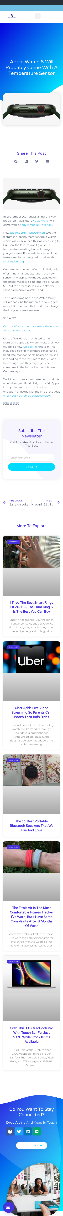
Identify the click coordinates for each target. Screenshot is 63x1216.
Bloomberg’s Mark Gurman (27, 232)
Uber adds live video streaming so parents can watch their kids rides (31, 712)
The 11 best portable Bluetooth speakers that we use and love (31, 825)
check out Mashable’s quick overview (26, 395)
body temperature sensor (36, 224)
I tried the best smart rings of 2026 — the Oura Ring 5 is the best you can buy (31, 607)
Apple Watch (41, 220)
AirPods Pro (30, 346)
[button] (38, 16)
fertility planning (13, 261)
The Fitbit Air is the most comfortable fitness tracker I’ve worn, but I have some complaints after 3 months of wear (31, 917)
